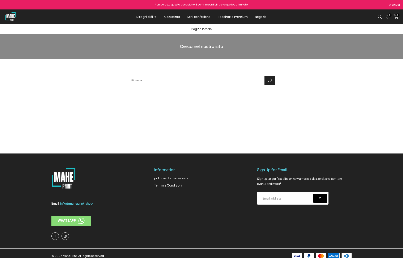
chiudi (9, 5)
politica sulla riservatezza (171, 178)
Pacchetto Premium (233, 17)
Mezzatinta (172, 17)
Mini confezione (199, 17)
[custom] (55, 236)
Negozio (261, 17)
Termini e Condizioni (168, 185)
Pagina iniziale (201, 29)
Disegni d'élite (146, 17)
